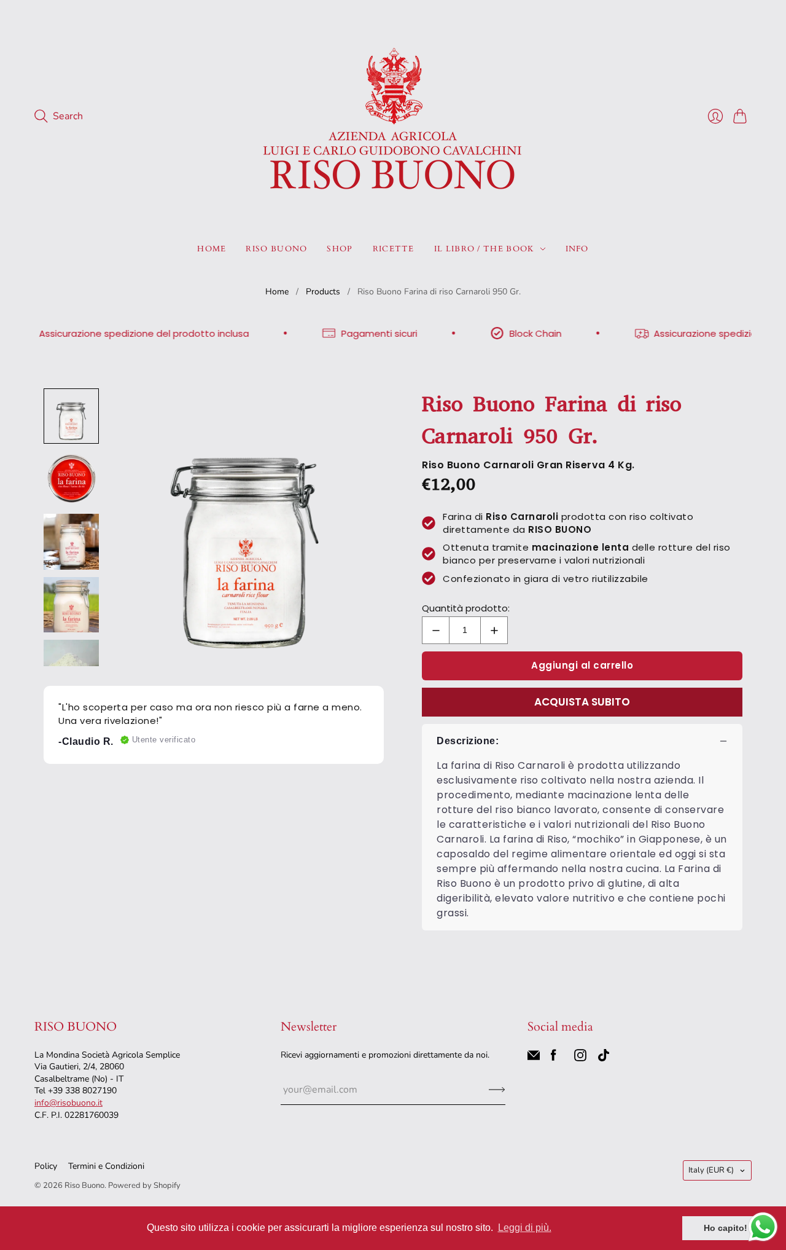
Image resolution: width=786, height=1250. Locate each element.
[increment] (494, 630)
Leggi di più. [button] (524, 1227)
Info (577, 248)
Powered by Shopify (144, 1185)
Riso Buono (276, 248)
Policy (45, 1166)
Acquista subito (582, 701)
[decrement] (435, 630)
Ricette (393, 248)
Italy (711, 1170)
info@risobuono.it (68, 1103)
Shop (339, 248)
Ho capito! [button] (725, 1228)
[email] (533, 1058)
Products (323, 291)
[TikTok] (603, 1058)
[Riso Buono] (393, 116)
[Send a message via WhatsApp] (763, 1227)
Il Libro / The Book (484, 248)
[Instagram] (580, 1058)
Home (211, 248)
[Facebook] (553, 1058)
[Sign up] (497, 1089)
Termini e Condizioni (106, 1166)
